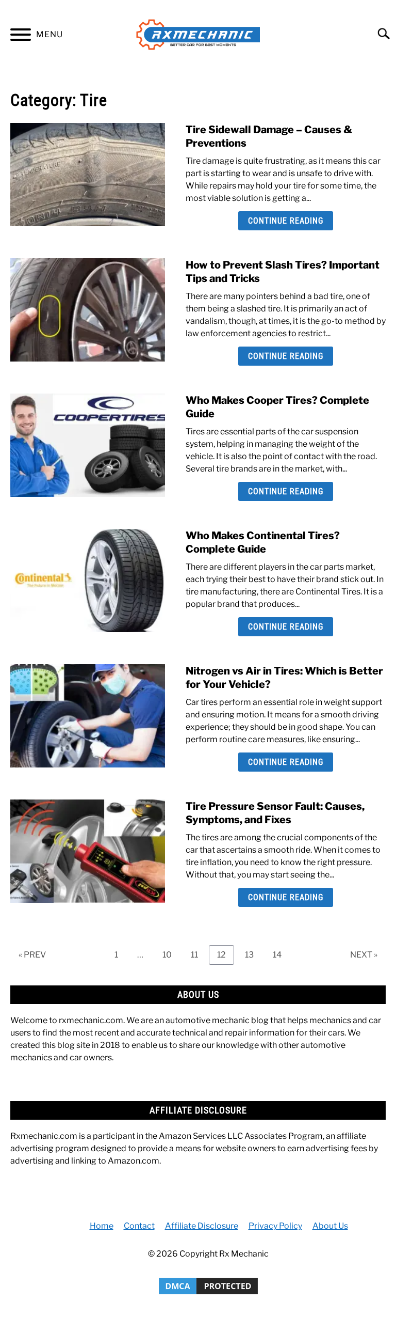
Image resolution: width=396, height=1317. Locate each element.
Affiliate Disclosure (201, 1226)
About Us (330, 1226)
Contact (139, 1226)
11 (198, 954)
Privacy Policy (275, 1226)
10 (171, 954)
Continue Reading (285, 221)
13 (253, 954)
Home (101, 1226)
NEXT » (363, 955)
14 (281, 954)
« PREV (32, 955)
